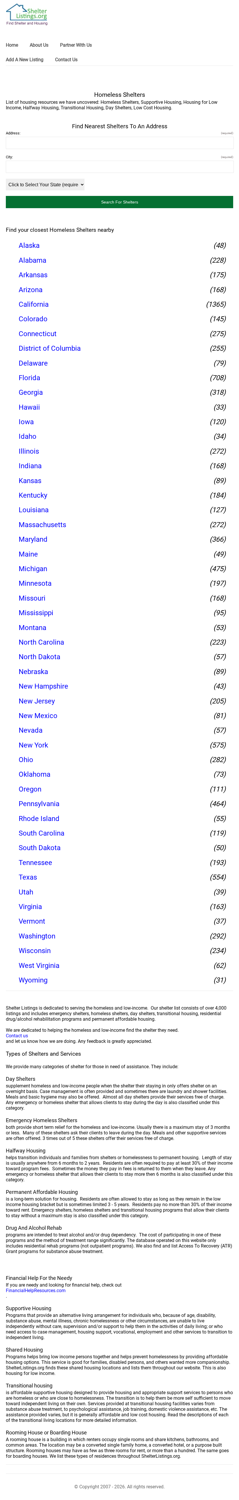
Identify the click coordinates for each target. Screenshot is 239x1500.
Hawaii (29, 407)
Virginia (30, 907)
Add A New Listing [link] (24, 59)
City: (119, 157)
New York (33, 745)
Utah (26, 892)
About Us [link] (39, 45)
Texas (28, 877)
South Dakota (40, 848)
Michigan (33, 569)
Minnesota (35, 583)
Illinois (29, 451)
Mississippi (36, 613)
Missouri (32, 598)
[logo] (27, 14)
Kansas (30, 481)
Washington (37, 936)
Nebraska (33, 672)
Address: (119, 133)
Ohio (26, 760)
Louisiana (34, 510)
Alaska (29, 245)
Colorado (33, 319)
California (34, 304)
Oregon (30, 789)
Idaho (27, 436)
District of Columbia (50, 348)
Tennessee (35, 863)
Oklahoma (34, 774)
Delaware (33, 363)
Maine (28, 554)
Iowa (26, 422)
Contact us (17, 1035)
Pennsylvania (39, 804)
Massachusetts (42, 525)
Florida (29, 378)
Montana (32, 628)
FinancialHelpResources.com (36, 1290)
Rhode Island (39, 819)
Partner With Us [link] (76, 45)
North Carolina (41, 642)
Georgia (31, 392)
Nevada (31, 730)
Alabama (32, 260)
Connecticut (38, 334)
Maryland (33, 539)
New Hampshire (43, 686)
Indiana (30, 466)
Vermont (32, 921)
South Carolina (41, 833)
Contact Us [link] (66, 59)
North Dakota (39, 657)
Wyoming (33, 980)
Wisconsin (35, 951)
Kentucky (33, 495)
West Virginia (39, 966)
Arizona (31, 290)
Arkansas (33, 275)
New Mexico (38, 716)
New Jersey (37, 701)
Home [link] (12, 45)
